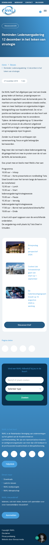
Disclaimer (6, 533)
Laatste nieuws (10, 483)
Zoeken (24, 397)
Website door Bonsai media (13, 539)
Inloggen (39, 2)
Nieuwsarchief (24, 325)
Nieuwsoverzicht (11, 25)
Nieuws (13, 64)
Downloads (7, 2)
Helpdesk (10, 464)
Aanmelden (11, 515)
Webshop (19, 2)
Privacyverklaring (8, 536)
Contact (29, 2)
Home (4, 64)
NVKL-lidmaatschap (11, 490)
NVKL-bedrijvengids (11, 487)
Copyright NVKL (8, 530)
